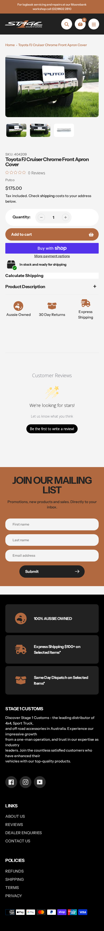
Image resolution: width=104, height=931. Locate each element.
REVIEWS (14, 824)
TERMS (12, 887)
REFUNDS (14, 871)
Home (10, 45)
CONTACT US (17, 841)
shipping (47, 195)
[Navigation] (93, 24)
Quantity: (21, 216)
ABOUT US (15, 816)
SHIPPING (14, 879)
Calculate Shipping (24, 275)
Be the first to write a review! (52, 428)
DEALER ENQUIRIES (23, 832)
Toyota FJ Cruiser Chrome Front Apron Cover (52, 45)
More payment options (52, 256)
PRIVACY (13, 895)
